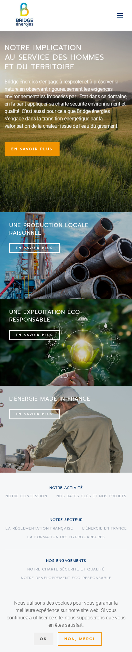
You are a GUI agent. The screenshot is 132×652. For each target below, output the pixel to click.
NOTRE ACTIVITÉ (66, 487)
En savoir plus (32, 149)
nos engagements (66, 560)
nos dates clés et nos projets (91, 496)
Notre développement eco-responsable (66, 578)
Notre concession (26, 496)
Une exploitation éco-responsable (46, 316)
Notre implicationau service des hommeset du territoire (54, 57)
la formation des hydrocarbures (66, 537)
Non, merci (79, 639)
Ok (43, 639)
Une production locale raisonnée (48, 229)
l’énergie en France (104, 528)
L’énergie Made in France (49, 398)
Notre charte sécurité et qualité (66, 569)
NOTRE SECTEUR (66, 519)
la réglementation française (39, 528)
